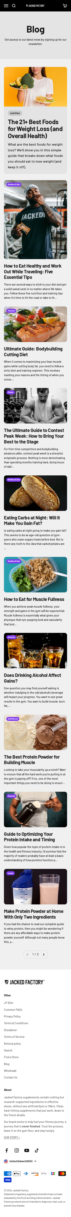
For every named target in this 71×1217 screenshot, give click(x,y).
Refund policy (12, 1043)
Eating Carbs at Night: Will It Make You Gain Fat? (32, 520)
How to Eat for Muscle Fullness (34, 599)
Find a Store (11, 1057)
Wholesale (10, 1070)
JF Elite (8, 1002)
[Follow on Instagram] (16, 1150)
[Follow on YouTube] (26, 1150)
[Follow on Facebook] (6, 1150)
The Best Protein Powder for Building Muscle (32, 759)
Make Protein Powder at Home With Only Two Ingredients (33, 914)
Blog (6, 1064)
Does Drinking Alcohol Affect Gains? (32, 678)
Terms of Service (14, 1036)
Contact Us (10, 1077)
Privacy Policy (12, 1016)
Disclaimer (10, 1030)
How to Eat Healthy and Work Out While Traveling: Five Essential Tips (32, 271)
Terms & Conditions (16, 1023)
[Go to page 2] (43, 954)
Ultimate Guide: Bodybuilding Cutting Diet (33, 351)
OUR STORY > (12, 1137)
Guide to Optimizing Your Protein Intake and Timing (29, 836)
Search (8, 1050)
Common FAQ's (13, 1009)
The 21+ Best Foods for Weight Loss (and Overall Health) (35, 128)
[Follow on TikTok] (36, 1150)
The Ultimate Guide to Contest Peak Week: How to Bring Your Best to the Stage (34, 435)
